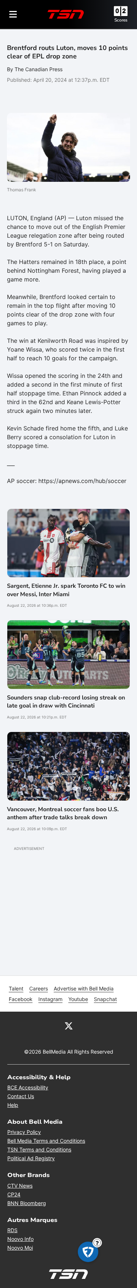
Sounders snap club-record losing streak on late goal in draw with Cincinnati (66, 702)
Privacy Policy (24, 1132)
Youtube (78, 999)
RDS (12, 1230)
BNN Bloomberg (26, 1203)
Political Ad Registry (31, 1158)
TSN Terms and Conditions (39, 1149)
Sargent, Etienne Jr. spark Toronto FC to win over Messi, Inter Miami (66, 590)
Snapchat (105, 999)
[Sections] (13, 14)
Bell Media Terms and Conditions (46, 1141)
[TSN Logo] (65, 14)
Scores (121, 20)
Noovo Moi (20, 1248)
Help (12, 1105)
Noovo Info (20, 1239)
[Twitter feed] (68, 1025)
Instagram (50, 999)
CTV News (20, 1185)
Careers (38, 988)
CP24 (13, 1194)
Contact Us (20, 1096)
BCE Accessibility (27, 1087)
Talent (16, 988)
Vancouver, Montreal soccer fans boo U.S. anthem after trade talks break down (63, 813)
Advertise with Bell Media (84, 988)
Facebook (21, 999)
